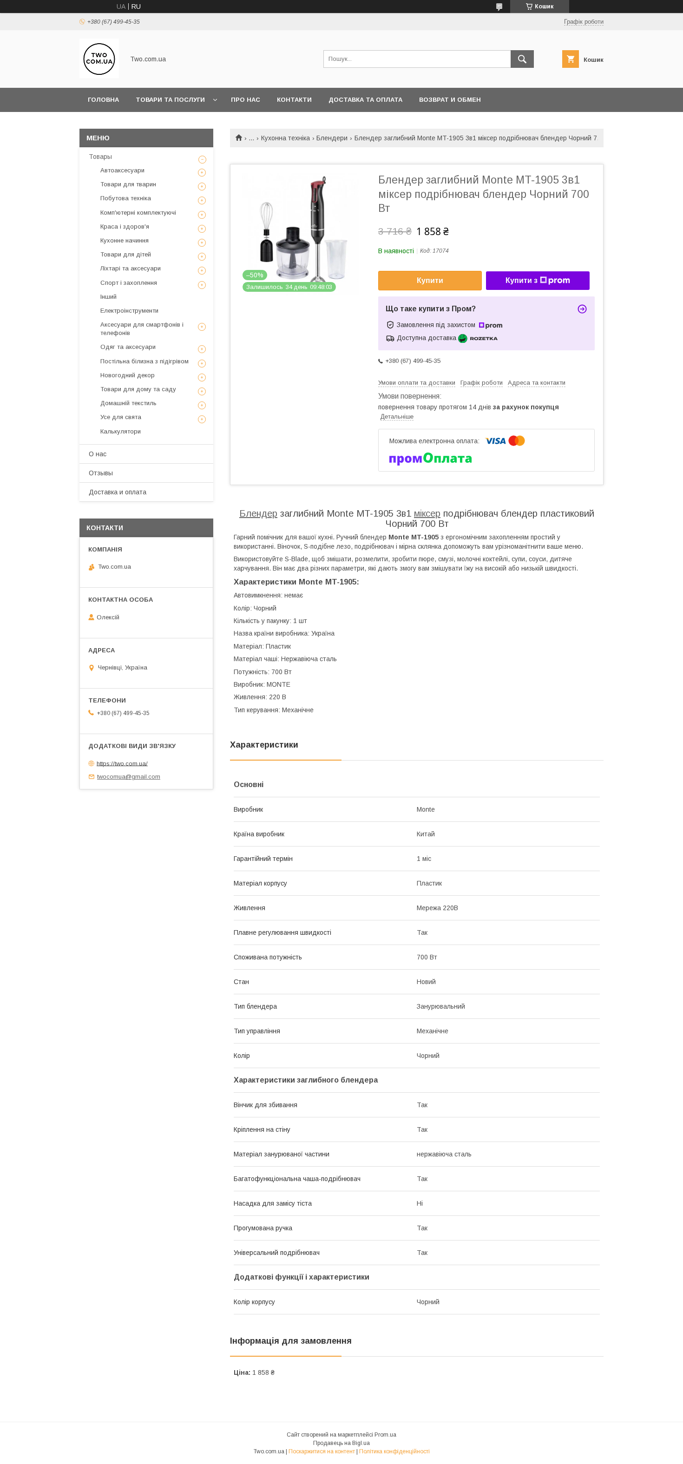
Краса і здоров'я (124, 226)
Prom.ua (385, 1434)
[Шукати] (522, 59)
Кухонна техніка (285, 138)
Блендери (332, 138)
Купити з (522, 280)
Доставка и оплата (117, 492)
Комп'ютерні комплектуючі (138, 212)
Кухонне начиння (124, 240)
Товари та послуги (170, 99)
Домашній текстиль (128, 403)
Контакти (294, 99)
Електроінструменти (129, 310)
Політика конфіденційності (394, 1451)
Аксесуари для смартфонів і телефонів (142, 328)
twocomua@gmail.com (128, 776)
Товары (100, 156)
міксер (427, 513)
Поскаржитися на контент (322, 1451)
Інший (108, 296)
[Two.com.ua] (99, 75)
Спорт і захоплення (128, 282)
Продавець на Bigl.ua (341, 1443)
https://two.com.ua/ (122, 763)
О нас (97, 454)
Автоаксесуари (122, 170)
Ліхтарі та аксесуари (130, 268)
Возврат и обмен (450, 99)
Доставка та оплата (365, 99)
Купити (430, 280)
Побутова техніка (125, 198)
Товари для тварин (128, 184)
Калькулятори (120, 431)
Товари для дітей (125, 254)
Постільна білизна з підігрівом (144, 361)
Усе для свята (120, 417)
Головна (103, 99)
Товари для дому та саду (138, 389)
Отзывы (101, 473)
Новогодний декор (127, 375)
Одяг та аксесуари (128, 346)
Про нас (245, 99)
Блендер (258, 513)
